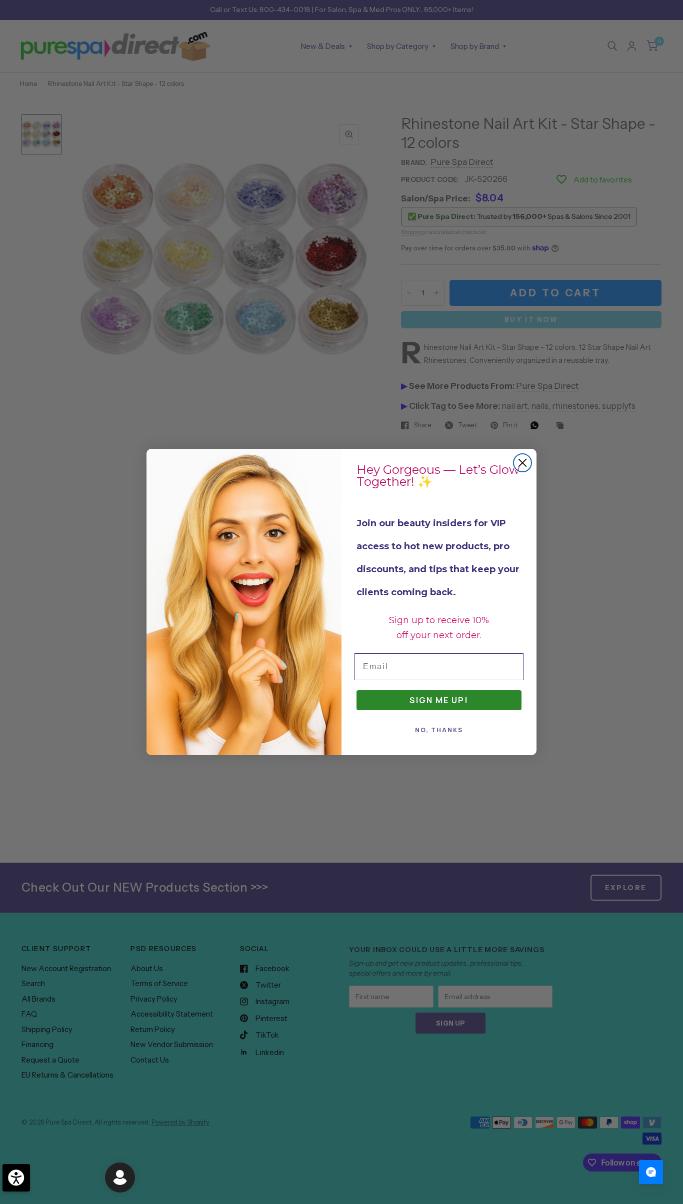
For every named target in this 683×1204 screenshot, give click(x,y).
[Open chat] (651, 1172)
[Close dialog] (523, 463)
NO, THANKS (439, 730)
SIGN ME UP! (439, 700)
